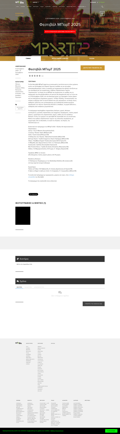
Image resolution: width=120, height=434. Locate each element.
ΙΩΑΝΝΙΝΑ (40, 359)
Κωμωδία (18, 403)
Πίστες (41, 422)
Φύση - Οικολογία (65, 411)
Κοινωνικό (30, 404)
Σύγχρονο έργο (31, 415)
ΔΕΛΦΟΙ (40, 383)
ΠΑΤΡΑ (39, 349)
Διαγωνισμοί (77, 403)
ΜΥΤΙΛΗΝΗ (40, 370)
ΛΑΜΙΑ (39, 373)
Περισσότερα (81, 6)
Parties (42, 411)
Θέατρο (29, 6)
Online (40, 390)
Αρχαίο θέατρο (31, 418)
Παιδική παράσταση (54, 408)
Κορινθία (40, 387)
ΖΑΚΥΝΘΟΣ (40, 379)
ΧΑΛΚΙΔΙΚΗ (40, 360)
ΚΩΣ (39, 384)
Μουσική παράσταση (30, 409)
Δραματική (19, 410)
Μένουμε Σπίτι (71, 6)
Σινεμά (23, 6)
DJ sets (42, 415)
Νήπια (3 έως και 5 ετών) (55, 418)
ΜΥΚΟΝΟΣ (40, 375)
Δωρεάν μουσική (78, 407)
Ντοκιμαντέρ (20, 421)
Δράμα (29, 405)
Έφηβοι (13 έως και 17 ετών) (55, 424)
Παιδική (18, 414)
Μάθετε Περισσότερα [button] (56, 431)
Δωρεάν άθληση (78, 414)
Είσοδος (93, 2)
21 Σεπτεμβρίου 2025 (67, 18)
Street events (66, 412)
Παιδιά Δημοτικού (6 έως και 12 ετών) (55, 421)
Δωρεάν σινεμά (78, 404)
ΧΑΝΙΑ (39, 352)
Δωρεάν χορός (78, 408)
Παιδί (42, 6)
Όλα (17, 6)
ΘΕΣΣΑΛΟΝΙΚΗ (41, 348)
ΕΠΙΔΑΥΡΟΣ (40, 381)
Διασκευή (30, 411)
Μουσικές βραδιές (42, 413)
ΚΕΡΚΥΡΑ (40, 365)
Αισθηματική (19, 408)
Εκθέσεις (28, 360)
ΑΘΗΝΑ (39, 346)
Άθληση (28, 362)
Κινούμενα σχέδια (19, 416)
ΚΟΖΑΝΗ (40, 368)
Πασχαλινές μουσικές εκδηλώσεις (43, 406)
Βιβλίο (64, 408)
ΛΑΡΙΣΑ (39, 354)
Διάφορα (48, 6)
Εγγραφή (102, 2)
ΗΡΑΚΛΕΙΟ (40, 351)
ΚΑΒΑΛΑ (40, 362)
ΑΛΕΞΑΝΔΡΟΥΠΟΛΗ (43, 386)
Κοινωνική (19, 404)
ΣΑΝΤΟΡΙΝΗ (41, 371)
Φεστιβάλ (62, 6)
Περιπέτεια (19, 405)
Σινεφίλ (18, 419)
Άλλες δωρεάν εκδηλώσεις (77, 416)
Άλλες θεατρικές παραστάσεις (20, 89)
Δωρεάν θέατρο (78, 405)
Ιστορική (18, 418)
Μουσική (36, 6)
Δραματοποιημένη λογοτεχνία (32, 413)
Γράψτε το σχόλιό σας (93, 303)
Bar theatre (31, 419)
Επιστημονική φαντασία (20, 412)
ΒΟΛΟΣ (39, 356)
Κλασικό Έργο (31, 417)
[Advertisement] (106, 186)
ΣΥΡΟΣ (39, 376)
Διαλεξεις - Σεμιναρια (65, 406)
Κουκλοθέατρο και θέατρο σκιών (55, 411)
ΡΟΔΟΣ (39, 367)
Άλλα (17, 422)
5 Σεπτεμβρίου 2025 (52, 18)
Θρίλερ (18, 407)
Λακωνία (40, 389)
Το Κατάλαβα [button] (111, 431)
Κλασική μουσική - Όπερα (44, 409)
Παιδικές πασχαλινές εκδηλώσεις (54, 404)
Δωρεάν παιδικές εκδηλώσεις (78, 412)
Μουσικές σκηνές (42, 418)
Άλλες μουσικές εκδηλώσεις (44, 420)
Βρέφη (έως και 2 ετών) (56, 415)
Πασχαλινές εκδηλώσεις (65, 404)
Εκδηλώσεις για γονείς (66, 415)
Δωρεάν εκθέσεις (78, 410)
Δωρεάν (54, 6)
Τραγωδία (30, 407)
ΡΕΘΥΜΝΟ (40, 357)
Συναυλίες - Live (20, 93)
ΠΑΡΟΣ (39, 378)
